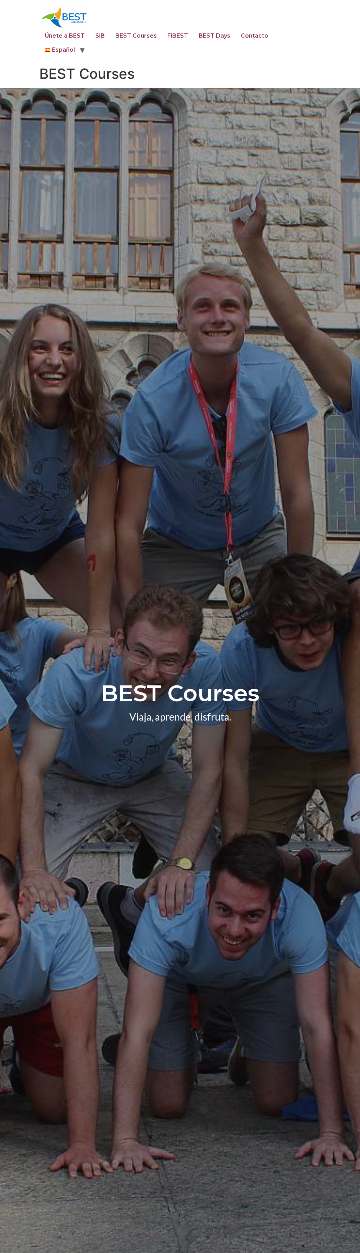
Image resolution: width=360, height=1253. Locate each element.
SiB (100, 35)
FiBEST (177, 35)
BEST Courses (136, 35)
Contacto (254, 35)
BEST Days (214, 35)
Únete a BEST (65, 35)
